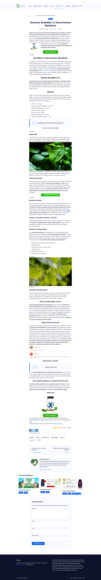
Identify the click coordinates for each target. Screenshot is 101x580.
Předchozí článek (37, 452)
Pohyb (69, 493)
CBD (80, 6)
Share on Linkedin (36, 430)
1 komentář (60, 29)
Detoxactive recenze (25, 490)
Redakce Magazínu (58, 423)
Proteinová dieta (37, 6)
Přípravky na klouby (76, 493)
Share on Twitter (33, 430)
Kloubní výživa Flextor (68, 491)
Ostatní (47, 492)
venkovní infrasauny (20, 564)
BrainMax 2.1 (53, 68)
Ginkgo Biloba (54, 437)
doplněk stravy (45, 437)
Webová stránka (35, 535)
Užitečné (67, 6)
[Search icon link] (84, 1)
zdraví (39, 440)
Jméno (33, 521)
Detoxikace (75, 6)
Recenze (62, 437)
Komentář (34, 508)
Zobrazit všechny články (45, 469)
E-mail (33, 528)
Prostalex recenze (45, 489)
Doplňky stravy (59, 6)
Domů (30, 6)
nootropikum (46, 70)
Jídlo (51, 6)
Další (67, 452)
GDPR (71, 577)
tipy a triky (32, 440)
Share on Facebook (30, 430)
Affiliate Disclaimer (77, 577)
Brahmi (64, 210)
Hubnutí (46, 6)
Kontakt (83, 577)
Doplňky (50, 18)
